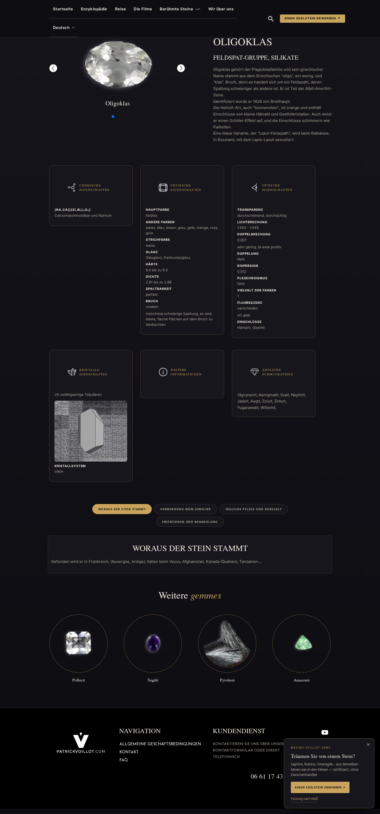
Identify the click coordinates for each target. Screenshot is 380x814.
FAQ (123, 760)
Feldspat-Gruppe (240, 57)
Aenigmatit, (269, 394)
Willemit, (268, 407)
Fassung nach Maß (304, 798)
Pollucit (78, 680)
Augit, (256, 401)
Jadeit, (243, 401)
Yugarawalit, (249, 407)
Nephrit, (298, 394)
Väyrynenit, (248, 394)
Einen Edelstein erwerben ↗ (312, 18)
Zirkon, (280, 401)
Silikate (285, 57)
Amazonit (301, 680)
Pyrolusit (227, 680)
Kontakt (129, 752)
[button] (195, 9)
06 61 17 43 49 (271, 776)
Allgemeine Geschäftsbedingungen (160, 744)
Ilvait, (285, 394)
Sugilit (153, 680)
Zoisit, (268, 401)
